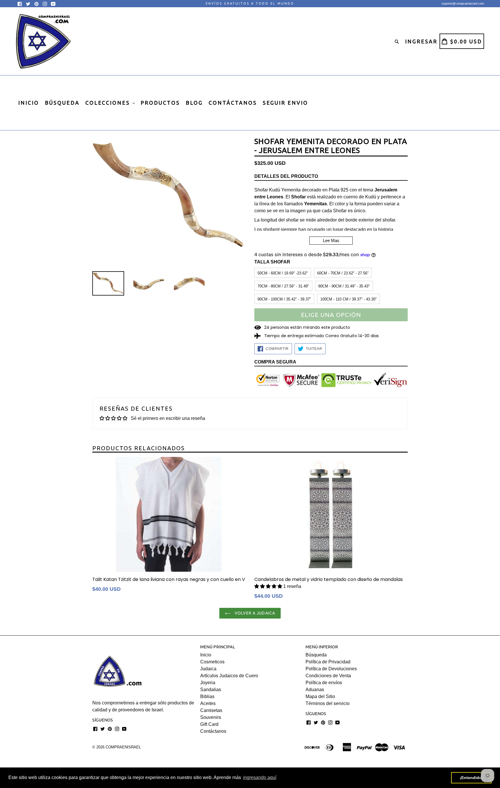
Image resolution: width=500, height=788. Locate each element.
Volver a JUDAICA (254, 613)
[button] (268, 586)
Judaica (208, 668)
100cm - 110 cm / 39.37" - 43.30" (348, 299)
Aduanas (315, 689)
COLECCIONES (108, 103)
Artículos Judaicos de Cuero (229, 675)
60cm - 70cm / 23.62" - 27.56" (343, 273)
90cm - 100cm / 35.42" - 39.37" (284, 299)
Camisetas (211, 710)
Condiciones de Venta (328, 675)
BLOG (194, 103)
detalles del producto (286, 176)
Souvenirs (210, 717)
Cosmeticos (212, 661)
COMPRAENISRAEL (123, 747)
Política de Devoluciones (331, 668)
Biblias (207, 696)
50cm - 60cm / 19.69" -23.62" (283, 273)
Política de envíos (324, 682)
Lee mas (331, 240)
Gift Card (209, 724)
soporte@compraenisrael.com (463, 3)
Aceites (208, 703)
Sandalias (210, 689)
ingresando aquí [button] (259, 777)
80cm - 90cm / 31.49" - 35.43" (344, 286)
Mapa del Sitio (320, 696)
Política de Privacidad (328, 661)
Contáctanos (213, 731)
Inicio (205, 654)
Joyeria (207, 682)
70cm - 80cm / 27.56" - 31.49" (283, 286)
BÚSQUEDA (62, 103)
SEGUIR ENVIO (285, 103)
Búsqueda (316, 654)
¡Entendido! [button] (471, 777)
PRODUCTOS (160, 103)
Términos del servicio (328, 703)
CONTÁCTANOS (233, 103)
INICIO (28, 103)
